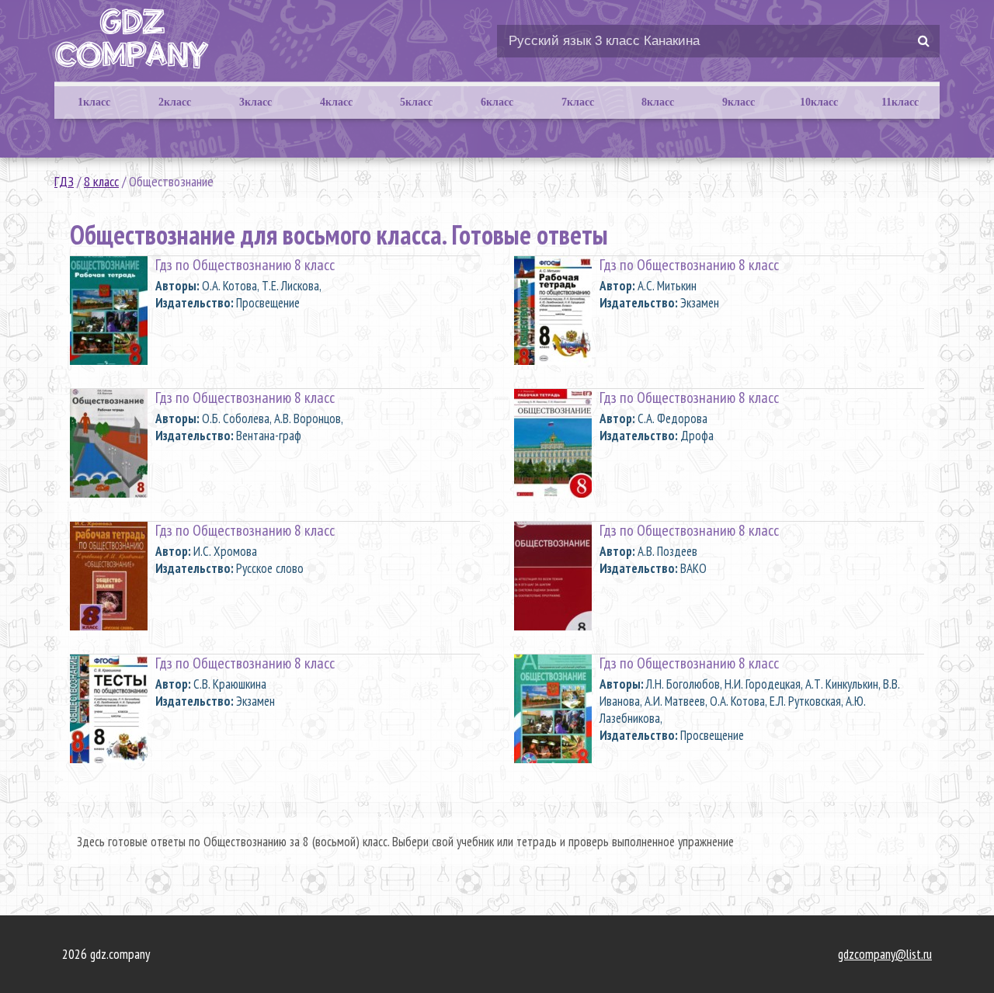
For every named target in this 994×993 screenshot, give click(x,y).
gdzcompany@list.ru (885, 954)
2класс (174, 102)
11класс (900, 102)
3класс (255, 102)
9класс (738, 102)
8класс (657, 102)
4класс (336, 102)
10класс (819, 102)
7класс (577, 102)
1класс (94, 102)
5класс (416, 102)
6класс (497, 102)
